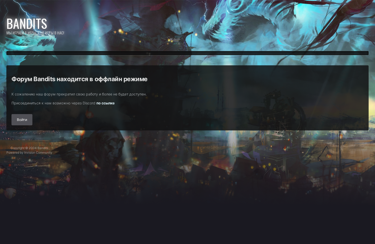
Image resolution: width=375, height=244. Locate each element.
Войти (22, 119)
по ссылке (105, 103)
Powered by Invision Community (29, 152)
